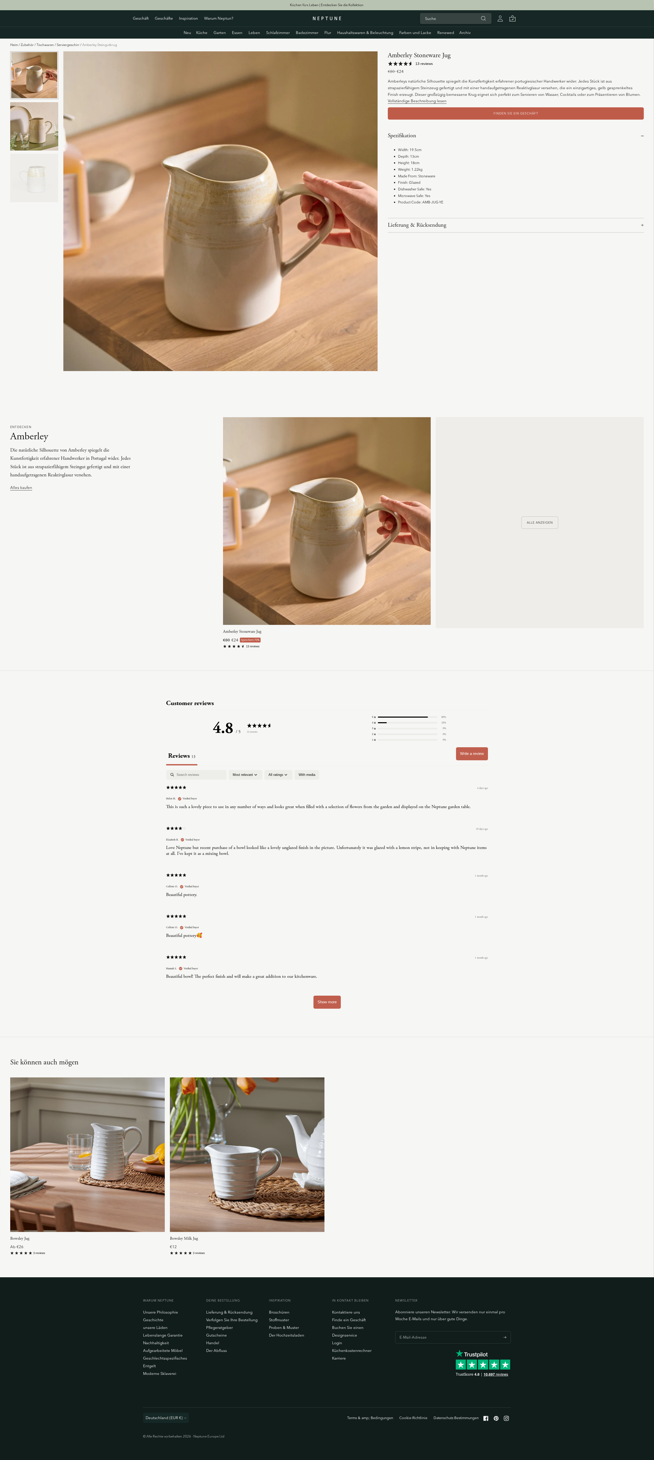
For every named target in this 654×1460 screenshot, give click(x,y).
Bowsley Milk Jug (184, 1238)
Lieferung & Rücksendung (417, 225)
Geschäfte (164, 18)
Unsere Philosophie (160, 1312)
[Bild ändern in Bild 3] (34, 178)
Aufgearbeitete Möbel (163, 1350)
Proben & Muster (284, 1327)
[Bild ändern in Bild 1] (34, 75)
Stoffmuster (279, 1319)
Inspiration (188, 18)
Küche (201, 32)
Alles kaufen (21, 488)
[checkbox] (307, 775)
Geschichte (153, 1319)
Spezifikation (402, 135)
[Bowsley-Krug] (87, 1154)
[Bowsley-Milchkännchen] (247, 1154)
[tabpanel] (327, 892)
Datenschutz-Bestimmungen (456, 1418)
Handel (212, 1342)
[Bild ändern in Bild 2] (34, 126)
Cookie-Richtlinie (413, 1418)
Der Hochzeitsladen (286, 1335)
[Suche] (483, 18)
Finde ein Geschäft (349, 1319)
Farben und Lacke (415, 32)
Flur (327, 32)
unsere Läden (155, 1327)
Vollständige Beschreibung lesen (417, 100)
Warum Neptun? (218, 18)
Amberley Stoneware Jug (242, 631)
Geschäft (141, 18)
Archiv (465, 32)
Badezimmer (307, 32)
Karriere (339, 1358)
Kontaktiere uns (346, 1312)
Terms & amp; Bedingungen (370, 1418)
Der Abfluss (216, 1350)
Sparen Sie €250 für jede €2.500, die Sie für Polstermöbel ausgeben (327, 5)
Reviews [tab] (181, 756)
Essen (237, 32)
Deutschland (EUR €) (164, 1417)
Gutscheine (216, 1335)
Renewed (445, 32)
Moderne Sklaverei (159, 1373)
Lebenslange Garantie (163, 1335)
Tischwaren (45, 45)
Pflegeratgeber (219, 1327)
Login (337, 1342)
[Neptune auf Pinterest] (496, 1419)
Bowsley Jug (19, 1238)
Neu (187, 32)
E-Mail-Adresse (411, 1331)
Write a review (472, 753)
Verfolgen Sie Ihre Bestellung (232, 1319)
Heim (14, 45)
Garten (220, 32)
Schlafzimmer (278, 32)
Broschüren (279, 1312)
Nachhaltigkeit (156, 1342)
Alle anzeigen (540, 522)
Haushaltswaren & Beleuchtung (365, 32)
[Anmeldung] (500, 18)
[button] (409, 717)
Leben (254, 32)
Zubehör (27, 45)
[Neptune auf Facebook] (485, 1419)
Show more (327, 1002)
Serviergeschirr (68, 45)
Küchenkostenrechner (351, 1350)
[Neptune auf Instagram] (506, 1419)
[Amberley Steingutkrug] (327, 521)
